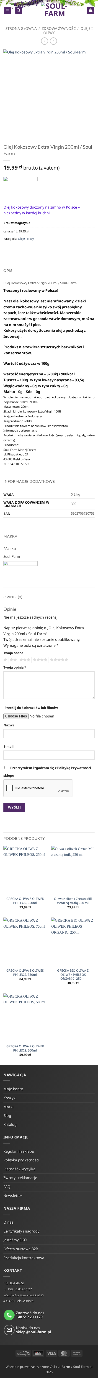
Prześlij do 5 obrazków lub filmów (31, 708)
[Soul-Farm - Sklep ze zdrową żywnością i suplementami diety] (54, 10)
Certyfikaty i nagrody (21, 1231)
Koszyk (9, 1097)
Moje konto (13, 1088)
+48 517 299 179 (29, 1316)
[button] (7, 10)
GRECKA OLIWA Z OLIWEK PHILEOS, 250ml (25, 901)
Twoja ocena (13, 653)
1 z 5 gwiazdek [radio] (4, 660)
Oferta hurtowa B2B (20, 1248)
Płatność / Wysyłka (19, 1169)
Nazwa (9, 725)
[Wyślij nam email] (9, 1330)
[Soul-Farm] (20, 187)
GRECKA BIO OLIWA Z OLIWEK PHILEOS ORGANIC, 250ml (73, 974)
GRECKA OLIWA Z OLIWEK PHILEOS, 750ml (25, 972)
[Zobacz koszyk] (90, 10)
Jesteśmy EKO (15, 1239)
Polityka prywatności (21, 1160)
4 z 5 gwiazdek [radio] (39, 660)
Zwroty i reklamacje (20, 1177)
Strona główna (21, 28)
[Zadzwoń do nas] (9, 1315)
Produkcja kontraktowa (23, 1257)
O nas (8, 1222)
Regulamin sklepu (18, 1151)
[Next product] (44, 41)
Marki (8, 1106)
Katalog (10, 1124)
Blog (7, 1115)
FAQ (6, 1186)
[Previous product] (53, 41)
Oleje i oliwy (26, 239)
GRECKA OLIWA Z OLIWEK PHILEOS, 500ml (25, 1048)
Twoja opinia (14, 667)
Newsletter (12, 1195)
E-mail (8, 746)
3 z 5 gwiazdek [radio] (24, 660)
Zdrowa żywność (59, 28)
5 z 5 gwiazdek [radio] (58, 660)
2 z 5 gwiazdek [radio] (12, 660)
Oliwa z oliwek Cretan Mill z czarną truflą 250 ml (73, 901)
